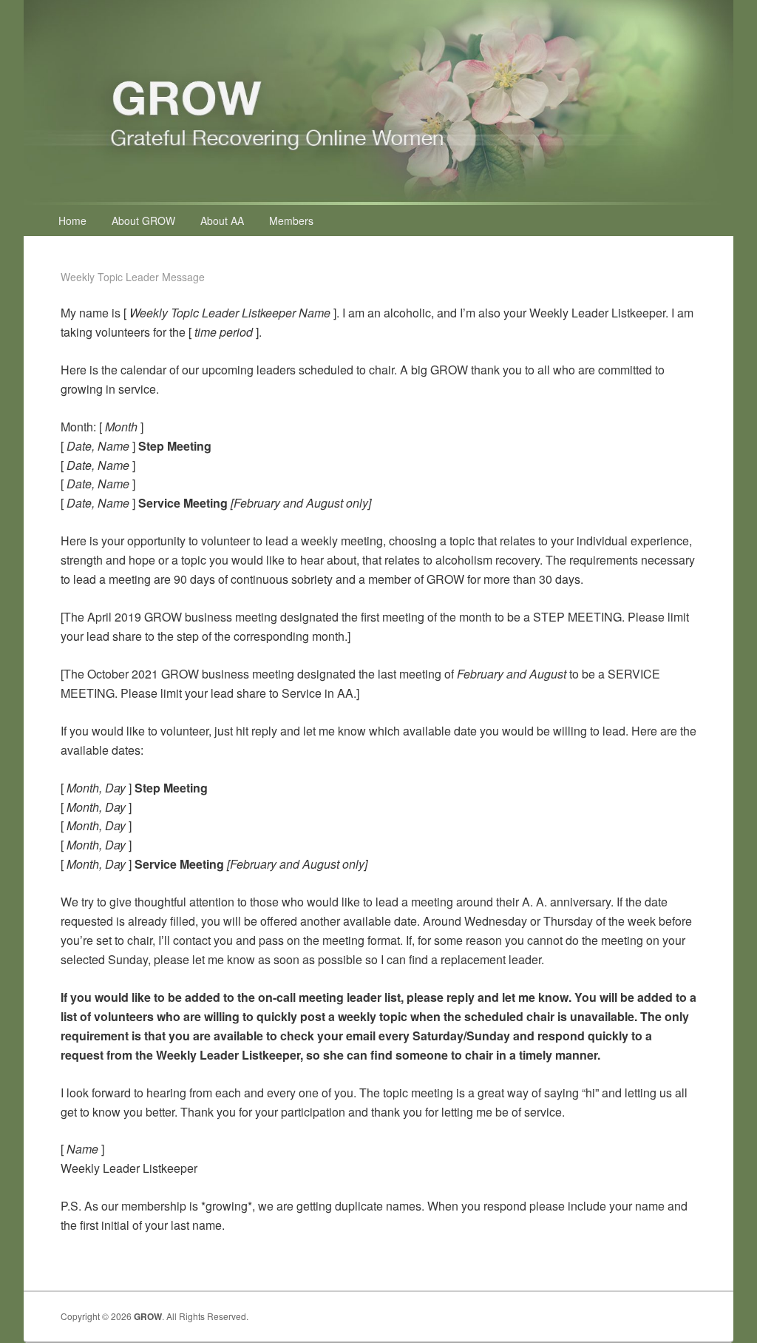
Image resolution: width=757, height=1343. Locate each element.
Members (291, 220)
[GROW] (378, 200)
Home (72, 220)
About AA (222, 220)
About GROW (143, 220)
